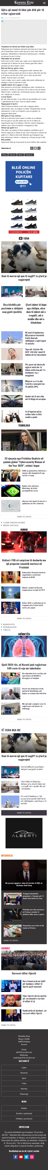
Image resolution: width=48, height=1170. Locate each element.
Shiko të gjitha (24, 516)
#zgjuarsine (29, 155)
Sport (24, 1078)
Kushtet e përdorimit (24, 1113)
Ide (2, 18)
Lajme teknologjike (14, 522)
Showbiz (24, 1088)
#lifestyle (12, 155)
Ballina (24, 1108)
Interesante (10, 627)
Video (24, 1083)
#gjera (5, 155)
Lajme (24, 1067)
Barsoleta (9, 624)
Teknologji (24, 1094)
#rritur (20, 155)
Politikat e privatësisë (24, 1118)
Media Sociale (11, 525)
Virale (6, 629)
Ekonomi (24, 1072)
